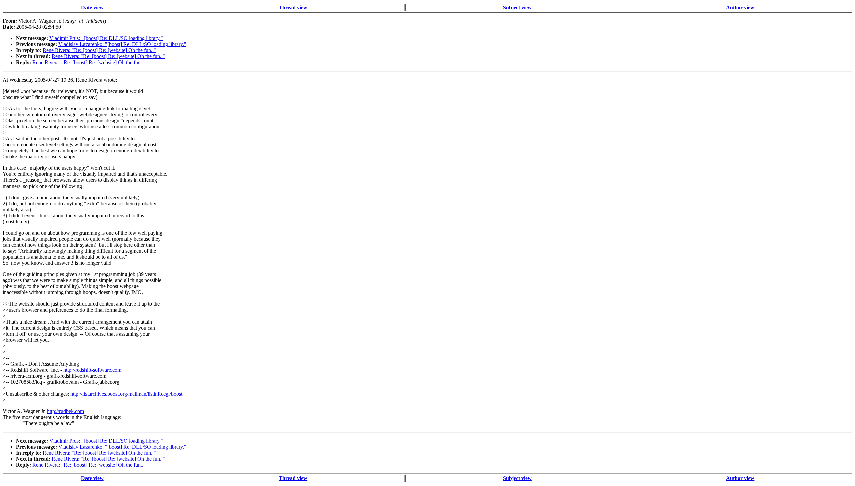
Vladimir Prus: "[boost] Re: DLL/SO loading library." (106, 38)
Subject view (517, 7)
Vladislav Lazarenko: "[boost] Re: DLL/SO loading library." (122, 44)
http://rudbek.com (65, 411)
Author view (740, 7)
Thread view (293, 7)
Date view (92, 7)
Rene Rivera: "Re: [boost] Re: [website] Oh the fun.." (99, 50)
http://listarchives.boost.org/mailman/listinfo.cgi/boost (126, 394)
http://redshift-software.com (92, 370)
